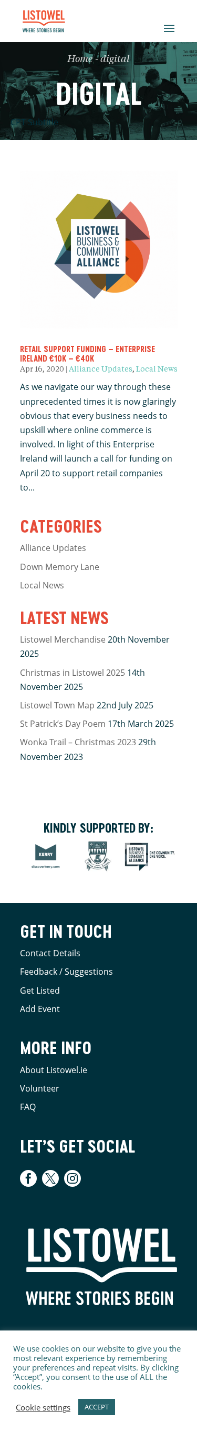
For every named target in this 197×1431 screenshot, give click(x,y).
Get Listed (40, 990)
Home (80, 59)
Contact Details (50, 953)
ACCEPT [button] (97, 1407)
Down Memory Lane (59, 567)
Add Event (40, 1009)
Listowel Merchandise (63, 639)
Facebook (29, 1178)
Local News (157, 369)
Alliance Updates (100, 369)
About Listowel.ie (53, 1070)
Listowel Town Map (57, 705)
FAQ (28, 1107)
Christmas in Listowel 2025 (72, 672)
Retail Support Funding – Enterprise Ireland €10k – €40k (87, 353)
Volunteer (39, 1088)
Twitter (50, 1178)
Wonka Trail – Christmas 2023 (78, 742)
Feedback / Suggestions (66, 971)
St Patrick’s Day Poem (63, 723)
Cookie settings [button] (43, 1407)
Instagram (72, 1178)
